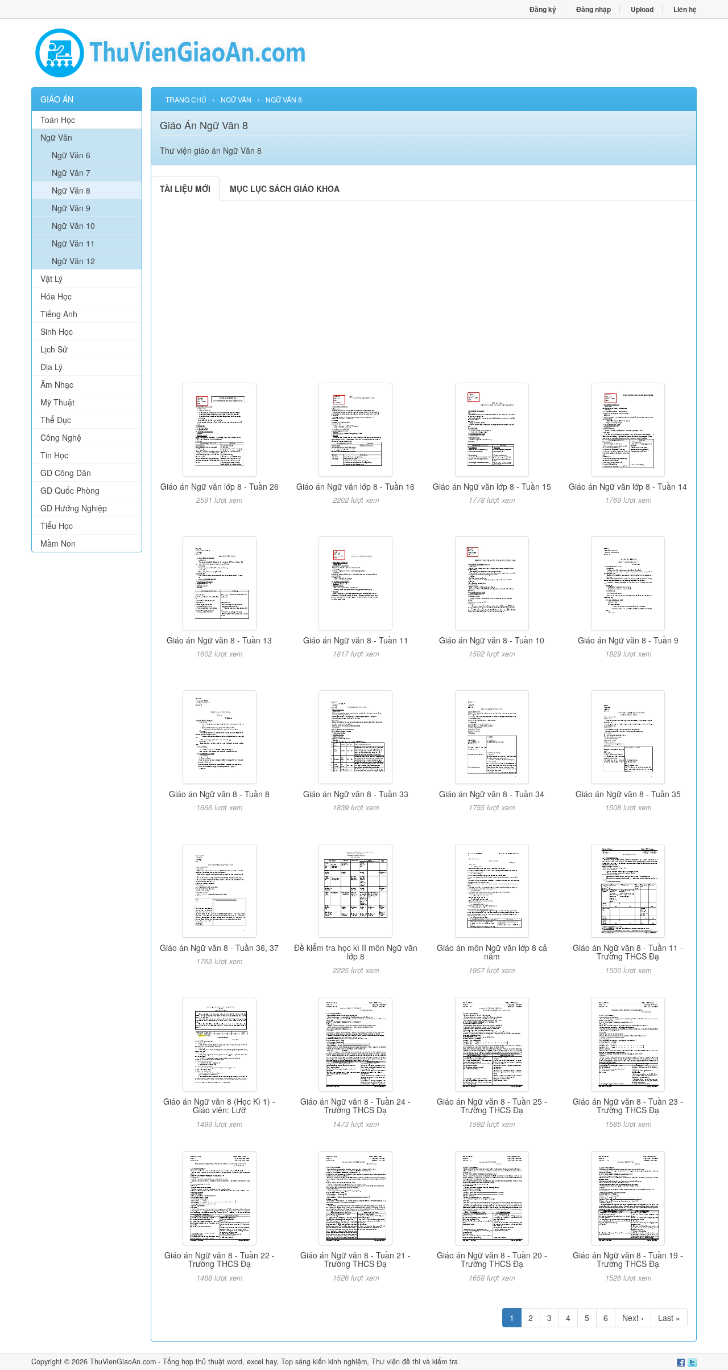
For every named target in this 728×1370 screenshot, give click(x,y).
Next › (633, 1317)
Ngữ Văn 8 (71, 190)
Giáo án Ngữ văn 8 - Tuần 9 (628, 640)
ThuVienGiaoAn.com (123, 1361)
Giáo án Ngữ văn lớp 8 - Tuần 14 (628, 486)
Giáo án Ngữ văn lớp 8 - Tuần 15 (492, 486)
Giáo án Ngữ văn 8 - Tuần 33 (355, 793)
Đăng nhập (593, 9)
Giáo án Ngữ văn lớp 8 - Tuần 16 (355, 486)
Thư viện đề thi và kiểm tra (414, 1361)
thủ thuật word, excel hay (236, 1361)
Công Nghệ (60, 437)
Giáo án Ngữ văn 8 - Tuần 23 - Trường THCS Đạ (628, 1105)
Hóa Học (56, 296)
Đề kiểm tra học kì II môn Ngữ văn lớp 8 (355, 952)
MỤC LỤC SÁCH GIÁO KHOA (285, 188)
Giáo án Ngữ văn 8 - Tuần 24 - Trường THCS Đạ (355, 1105)
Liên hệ (685, 9)
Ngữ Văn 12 (73, 260)
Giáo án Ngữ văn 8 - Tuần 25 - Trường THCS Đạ (492, 1105)
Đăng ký (543, 9)
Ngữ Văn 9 (71, 208)
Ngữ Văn (56, 137)
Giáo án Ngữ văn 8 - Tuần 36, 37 (219, 947)
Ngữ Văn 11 (73, 243)
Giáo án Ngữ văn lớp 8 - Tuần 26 (219, 486)
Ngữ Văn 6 (71, 155)
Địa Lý (51, 366)
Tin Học (54, 455)
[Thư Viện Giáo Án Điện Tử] (197, 52)
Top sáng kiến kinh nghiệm (324, 1361)
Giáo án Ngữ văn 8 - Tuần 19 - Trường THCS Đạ (628, 1259)
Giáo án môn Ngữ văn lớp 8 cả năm (492, 952)
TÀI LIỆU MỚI (185, 188)
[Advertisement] (86, 734)
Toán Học (57, 119)
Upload (642, 9)
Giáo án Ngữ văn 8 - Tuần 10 (491, 640)
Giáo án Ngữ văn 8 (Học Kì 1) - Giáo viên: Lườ (219, 1105)
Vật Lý (51, 278)
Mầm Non (58, 543)
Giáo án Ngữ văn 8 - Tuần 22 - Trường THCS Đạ (219, 1259)
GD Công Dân (65, 472)
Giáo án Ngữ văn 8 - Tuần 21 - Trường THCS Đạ (355, 1259)
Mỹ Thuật (57, 402)
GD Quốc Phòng (70, 490)
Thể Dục (55, 419)
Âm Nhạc (56, 384)
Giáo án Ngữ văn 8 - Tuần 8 (219, 793)
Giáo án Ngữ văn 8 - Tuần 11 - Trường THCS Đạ (628, 952)
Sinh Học (56, 331)
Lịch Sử (54, 349)
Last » (669, 1317)
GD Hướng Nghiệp (73, 508)
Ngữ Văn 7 (71, 172)
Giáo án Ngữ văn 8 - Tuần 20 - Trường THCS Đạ (492, 1259)
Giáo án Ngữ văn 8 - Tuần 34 (491, 793)
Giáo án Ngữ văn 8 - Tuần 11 (355, 640)
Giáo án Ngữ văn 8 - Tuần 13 (219, 640)
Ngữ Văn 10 (73, 225)
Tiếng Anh (58, 313)
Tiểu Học (56, 525)
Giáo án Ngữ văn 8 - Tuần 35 (628, 793)
